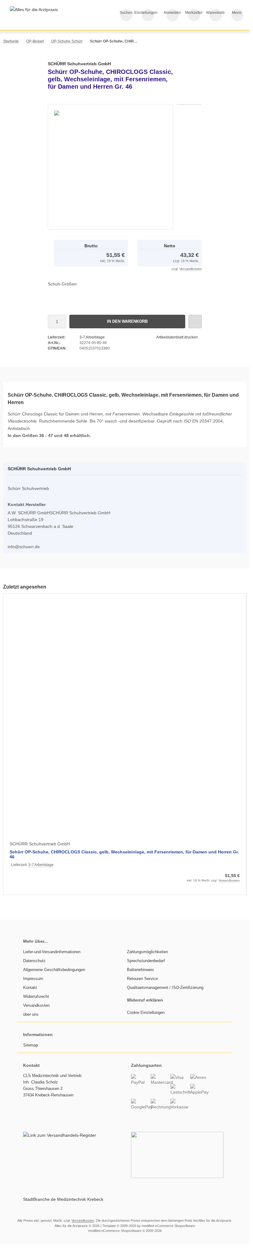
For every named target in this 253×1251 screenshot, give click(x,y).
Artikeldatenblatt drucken (177, 337)
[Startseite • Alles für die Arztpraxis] (34, 9)
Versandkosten (190, 269)
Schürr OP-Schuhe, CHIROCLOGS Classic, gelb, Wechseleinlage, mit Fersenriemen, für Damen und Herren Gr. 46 (124, 854)
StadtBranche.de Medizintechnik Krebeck (63, 1199)
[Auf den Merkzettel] (195, 321)
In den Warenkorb (127, 321)
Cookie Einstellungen (146, 1012)
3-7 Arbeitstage (92, 337)
